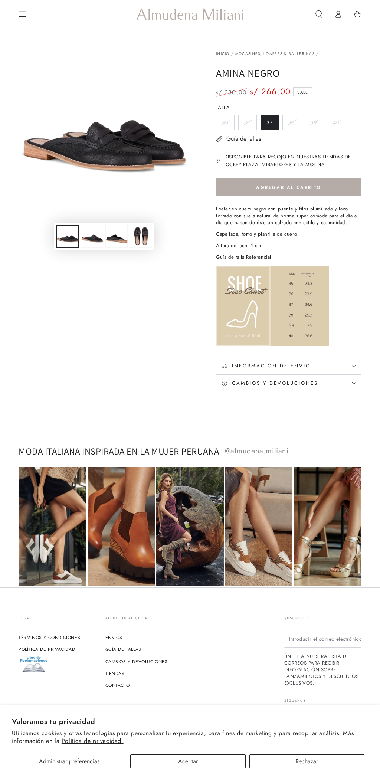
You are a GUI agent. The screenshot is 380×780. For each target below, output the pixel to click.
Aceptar (188, 761)
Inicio (223, 53)
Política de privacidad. (93, 741)
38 (294, 124)
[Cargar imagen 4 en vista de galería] (141, 236)
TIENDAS (115, 673)
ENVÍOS (114, 637)
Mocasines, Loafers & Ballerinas (275, 53)
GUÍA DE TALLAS (123, 649)
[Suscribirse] (357, 639)
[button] (318, 14)
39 (316, 124)
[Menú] (22, 14)
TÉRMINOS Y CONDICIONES (49, 637)
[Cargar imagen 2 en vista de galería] (92, 236)
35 (228, 124)
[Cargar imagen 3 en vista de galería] (116, 236)
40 (338, 124)
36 (250, 124)
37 (272, 124)
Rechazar (306, 761)
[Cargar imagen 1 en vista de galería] (67, 236)
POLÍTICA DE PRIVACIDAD (47, 649)
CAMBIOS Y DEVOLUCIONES (136, 661)
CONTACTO (117, 685)
